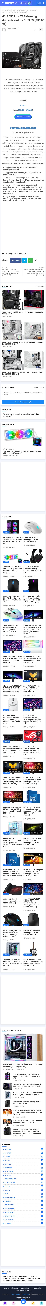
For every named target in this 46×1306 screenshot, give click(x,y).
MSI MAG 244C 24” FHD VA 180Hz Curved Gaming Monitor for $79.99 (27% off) (32, 841)
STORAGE (24, 1175)
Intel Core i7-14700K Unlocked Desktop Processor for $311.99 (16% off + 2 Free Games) (12, 873)
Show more (40, 286)
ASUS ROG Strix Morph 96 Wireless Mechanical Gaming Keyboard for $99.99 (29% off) (12, 749)
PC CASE (24, 1201)
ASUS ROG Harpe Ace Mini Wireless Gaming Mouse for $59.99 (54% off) (12, 599)
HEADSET (24, 1164)
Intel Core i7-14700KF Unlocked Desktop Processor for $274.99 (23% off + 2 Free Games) (32, 811)
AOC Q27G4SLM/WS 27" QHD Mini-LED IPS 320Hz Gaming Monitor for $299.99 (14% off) (27, 1112)
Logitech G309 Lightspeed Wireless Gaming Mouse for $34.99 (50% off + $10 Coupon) (11, 719)
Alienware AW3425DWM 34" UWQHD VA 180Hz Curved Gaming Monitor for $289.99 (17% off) (12, 689)
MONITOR (24, 1149)
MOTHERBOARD (12, 10)
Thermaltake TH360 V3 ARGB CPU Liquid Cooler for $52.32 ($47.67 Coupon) (23, 452)
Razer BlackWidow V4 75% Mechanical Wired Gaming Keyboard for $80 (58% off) (32, 660)
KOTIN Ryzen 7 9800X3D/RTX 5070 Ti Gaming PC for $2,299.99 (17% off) (22, 1065)
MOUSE (24, 1160)
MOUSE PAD (23, 1220)
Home (4, 10)
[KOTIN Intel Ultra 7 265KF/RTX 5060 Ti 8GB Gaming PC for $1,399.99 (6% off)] (7, 1086)
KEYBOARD (24, 1168)
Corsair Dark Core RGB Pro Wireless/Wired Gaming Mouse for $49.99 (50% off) (12, 933)
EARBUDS (23, 1223)
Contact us (25, 1288)
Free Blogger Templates (20, 1294)
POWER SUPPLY (24, 1197)
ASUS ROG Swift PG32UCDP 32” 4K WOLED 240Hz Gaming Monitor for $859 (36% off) (32, 719)
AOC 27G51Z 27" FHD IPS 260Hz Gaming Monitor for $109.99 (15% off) (27, 1121)
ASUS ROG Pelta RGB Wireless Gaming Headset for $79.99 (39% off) (33, 570)
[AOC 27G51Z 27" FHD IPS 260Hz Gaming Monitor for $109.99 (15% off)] (7, 1122)
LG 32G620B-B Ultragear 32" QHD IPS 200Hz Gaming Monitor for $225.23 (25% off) (33, 873)
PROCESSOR (24, 1171)
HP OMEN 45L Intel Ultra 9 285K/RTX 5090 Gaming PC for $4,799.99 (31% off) (13, 540)
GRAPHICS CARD (24, 1179)
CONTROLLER (23, 1205)
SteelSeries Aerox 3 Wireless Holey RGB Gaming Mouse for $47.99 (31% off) (10, 628)
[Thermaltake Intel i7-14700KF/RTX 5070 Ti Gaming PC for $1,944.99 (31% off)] (7, 1095)
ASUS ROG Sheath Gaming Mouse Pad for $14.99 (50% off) (12, 901)
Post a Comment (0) (23, 402)
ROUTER (24, 1190)
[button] (44, 3)
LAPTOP (24, 1157)
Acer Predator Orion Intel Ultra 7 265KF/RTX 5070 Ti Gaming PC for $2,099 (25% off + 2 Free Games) (12, 842)
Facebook (16, 260)
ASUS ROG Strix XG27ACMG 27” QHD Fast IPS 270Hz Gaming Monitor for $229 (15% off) (32, 750)
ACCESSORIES (23, 1212)
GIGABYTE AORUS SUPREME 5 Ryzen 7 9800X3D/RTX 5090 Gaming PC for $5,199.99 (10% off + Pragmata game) (27, 1131)
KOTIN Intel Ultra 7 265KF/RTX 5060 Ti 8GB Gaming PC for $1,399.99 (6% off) (27, 1085)
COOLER (24, 1186)
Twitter (24, 260)
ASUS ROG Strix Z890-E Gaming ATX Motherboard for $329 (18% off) (23, 313)
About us (14, 1288)
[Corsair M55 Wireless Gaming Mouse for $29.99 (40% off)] (7, 1103)
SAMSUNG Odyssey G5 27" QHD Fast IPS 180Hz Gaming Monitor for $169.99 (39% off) (32, 781)
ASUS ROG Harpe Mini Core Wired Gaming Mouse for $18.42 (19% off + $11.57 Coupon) (31, 599)
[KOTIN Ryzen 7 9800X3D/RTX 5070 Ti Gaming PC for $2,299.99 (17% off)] (23, 1047)
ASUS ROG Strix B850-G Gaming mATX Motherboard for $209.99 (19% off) (22, 343)
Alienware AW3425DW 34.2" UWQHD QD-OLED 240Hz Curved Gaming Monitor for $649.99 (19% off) (32, 629)
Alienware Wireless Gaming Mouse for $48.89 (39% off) (30, 539)
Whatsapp (30, 260)
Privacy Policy (37, 1288)
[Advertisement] (23, 226)
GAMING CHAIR (23, 1216)
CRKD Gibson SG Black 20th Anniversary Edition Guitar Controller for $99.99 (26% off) (33, 962)
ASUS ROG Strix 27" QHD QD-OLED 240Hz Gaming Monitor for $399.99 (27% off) (12, 660)
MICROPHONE (23, 1209)
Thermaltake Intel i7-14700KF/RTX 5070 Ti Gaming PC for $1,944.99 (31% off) (12, 962)
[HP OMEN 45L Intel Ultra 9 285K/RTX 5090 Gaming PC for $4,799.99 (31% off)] (7, 1076)
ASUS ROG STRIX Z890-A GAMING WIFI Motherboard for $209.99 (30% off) (22, 373)
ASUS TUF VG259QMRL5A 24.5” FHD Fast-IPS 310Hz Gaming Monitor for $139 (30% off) (12, 781)
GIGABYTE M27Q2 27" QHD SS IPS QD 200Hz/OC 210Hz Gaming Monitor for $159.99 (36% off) (31, 903)
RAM (24, 1194)
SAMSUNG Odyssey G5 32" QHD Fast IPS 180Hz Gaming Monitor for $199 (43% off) (13, 810)
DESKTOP (24, 1153)
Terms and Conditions (23, 1291)
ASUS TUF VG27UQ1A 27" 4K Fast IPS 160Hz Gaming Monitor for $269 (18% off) (32, 689)
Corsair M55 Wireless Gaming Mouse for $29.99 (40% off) (31, 932)
